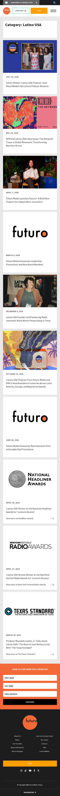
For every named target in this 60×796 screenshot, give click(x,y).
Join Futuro (19, 10)
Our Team (44, 740)
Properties (29, 792)
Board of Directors (17, 747)
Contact (44, 744)
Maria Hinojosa (17, 751)
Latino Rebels (44, 751)
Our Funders (17, 744)
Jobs (44, 747)
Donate (39, 10)
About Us (17, 736)
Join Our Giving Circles (44, 736)
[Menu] (53, 10)
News (17, 740)
